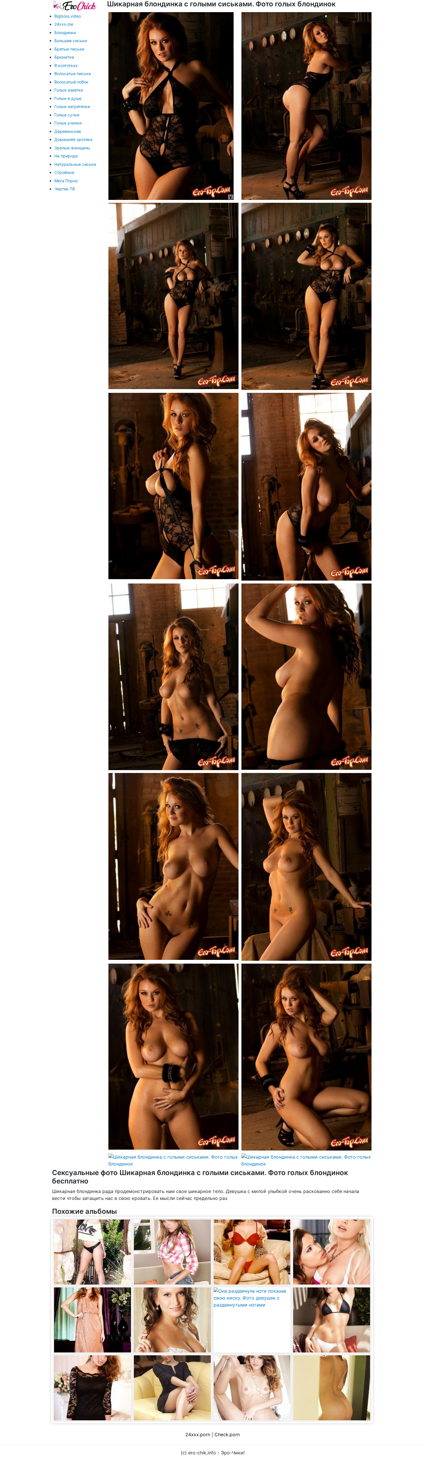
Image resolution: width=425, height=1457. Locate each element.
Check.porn (227, 1434)
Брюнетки (64, 57)
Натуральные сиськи (75, 164)
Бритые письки (69, 49)
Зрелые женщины (72, 147)
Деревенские (67, 131)
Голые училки (68, 122)
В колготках (66, 65)
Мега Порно (66, 180)
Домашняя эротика (73, 139)
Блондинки (65, 32)
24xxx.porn (197, 1434)
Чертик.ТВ (64, 188)
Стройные (64, 172)
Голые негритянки (72, 106)
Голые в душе (68, 98)
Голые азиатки (68, 90)
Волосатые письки (72, 73)
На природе (66, 155)
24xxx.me (63, 24)
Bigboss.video (67, 16)
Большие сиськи (70, 40)
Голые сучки (66, 114)
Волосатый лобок (71, 81)
